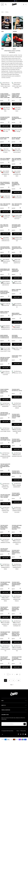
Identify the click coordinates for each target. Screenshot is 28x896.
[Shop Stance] (13, 349)
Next (11, 684)
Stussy (2, 72)
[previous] (1, 85)
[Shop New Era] (2, 349)
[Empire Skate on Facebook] (18, 734)
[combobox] (16, 1)
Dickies (15, 71)
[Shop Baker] (2, 260)
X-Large (7, 72)
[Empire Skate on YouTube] (25, 734)
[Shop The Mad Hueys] (13, 372)
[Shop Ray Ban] (2, 108)
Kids (6, 41)
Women (18, 24)
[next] (9, 85)
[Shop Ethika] (2, 83)
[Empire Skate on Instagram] (21, 734)
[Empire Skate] (14, 5)
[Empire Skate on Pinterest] (23, 734)
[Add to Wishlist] (9, 100)
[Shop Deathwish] (13, 216)
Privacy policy (23, 730)
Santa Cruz (19, 71)
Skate (18, 41)
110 (17, 674)
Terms (18, 730)
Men (6, 24)
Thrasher (11, 71)
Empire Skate (10, 730)
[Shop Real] (2, 150)
